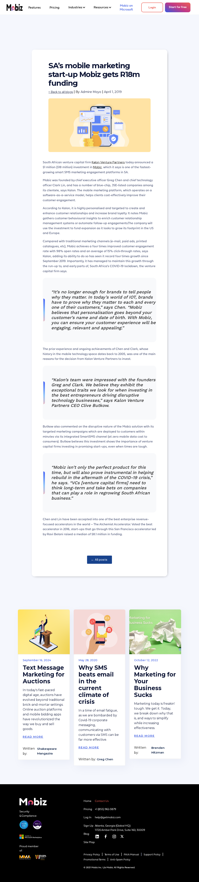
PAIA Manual (131, 854)
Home (87, 800)
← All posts (99, 560)
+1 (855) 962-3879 (105, 809)
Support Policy (152, 854)
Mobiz (97, 167)
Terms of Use (112, 854)
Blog (86, 833)
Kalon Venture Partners (108, 162)
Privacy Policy (92, 854)
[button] (76, 7)
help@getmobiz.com (108, 817)
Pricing (88, 809)
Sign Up (88, 825)
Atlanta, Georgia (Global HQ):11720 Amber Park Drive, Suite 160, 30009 (120, 827)
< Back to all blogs (60, 92)
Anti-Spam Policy (120, 859)
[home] (15, 7)
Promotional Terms (95, 859)
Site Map (89, 842)
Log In (87, 817)
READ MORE (33, 737)
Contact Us (102, 800)
